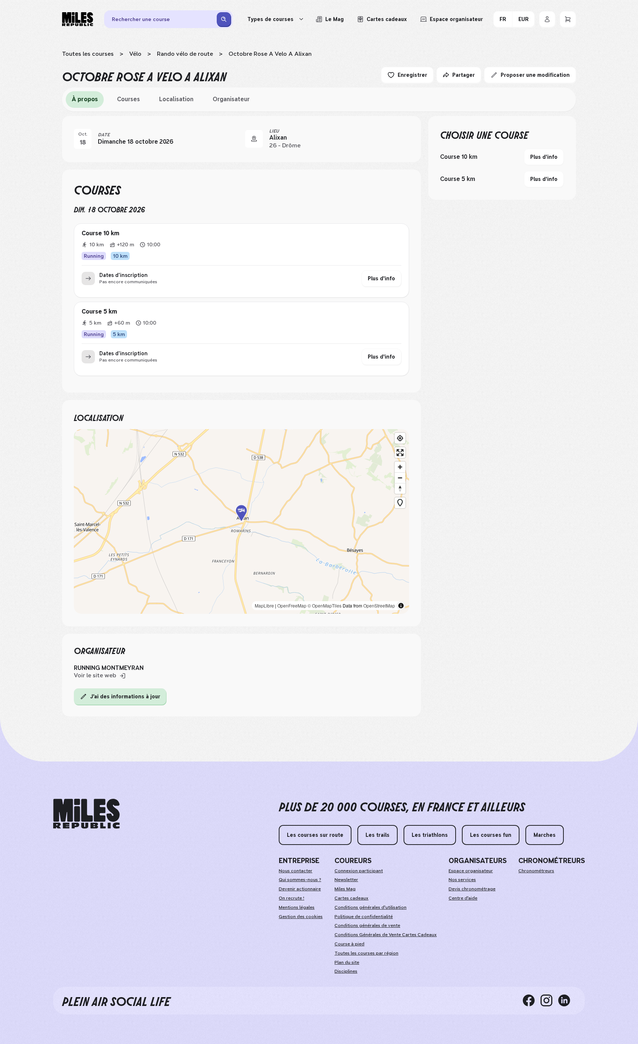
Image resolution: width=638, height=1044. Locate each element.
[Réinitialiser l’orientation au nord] (400, 488)
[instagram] (549, 1000)
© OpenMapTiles (325, 605)
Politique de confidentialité (364, 916)
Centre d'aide (463, 898)
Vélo (135, 53)
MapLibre (264, 605)
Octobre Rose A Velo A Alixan (270, 53)
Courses (128, 99)
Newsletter (346, 879)
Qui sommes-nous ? (300, 879)
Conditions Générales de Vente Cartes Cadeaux (386, 934)
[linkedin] (567, 1000)
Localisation (176, 99)
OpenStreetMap (379, 605)
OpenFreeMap (291, 605)
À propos (85, 99)
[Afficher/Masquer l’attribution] (401, 605)
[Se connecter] (547, 19)
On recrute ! (291, 898)
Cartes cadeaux (351, 898)
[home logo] (86, 814)
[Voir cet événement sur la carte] (254, 139)
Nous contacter (295, 870)
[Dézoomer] (400, 477)
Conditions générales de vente (367, 925)
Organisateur (231, 99)
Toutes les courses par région (366, 953)
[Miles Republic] (77, 19)
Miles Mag (345, 888)
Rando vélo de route (185, 53)
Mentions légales (297, 907)
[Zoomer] (400, 467)
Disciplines (346, 971)
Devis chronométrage (472, 888)
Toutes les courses (88, 53)
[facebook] (532, 1000)
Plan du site (347, 962)
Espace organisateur (471, 870)
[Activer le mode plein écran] (400, 452)
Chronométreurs (536, 870)
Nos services (462, 879)
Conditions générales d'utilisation (371, 907)
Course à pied (349, 944)
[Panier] (568, 19)
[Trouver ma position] (400, 438)
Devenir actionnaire (300, 888)
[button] (241, 521)
